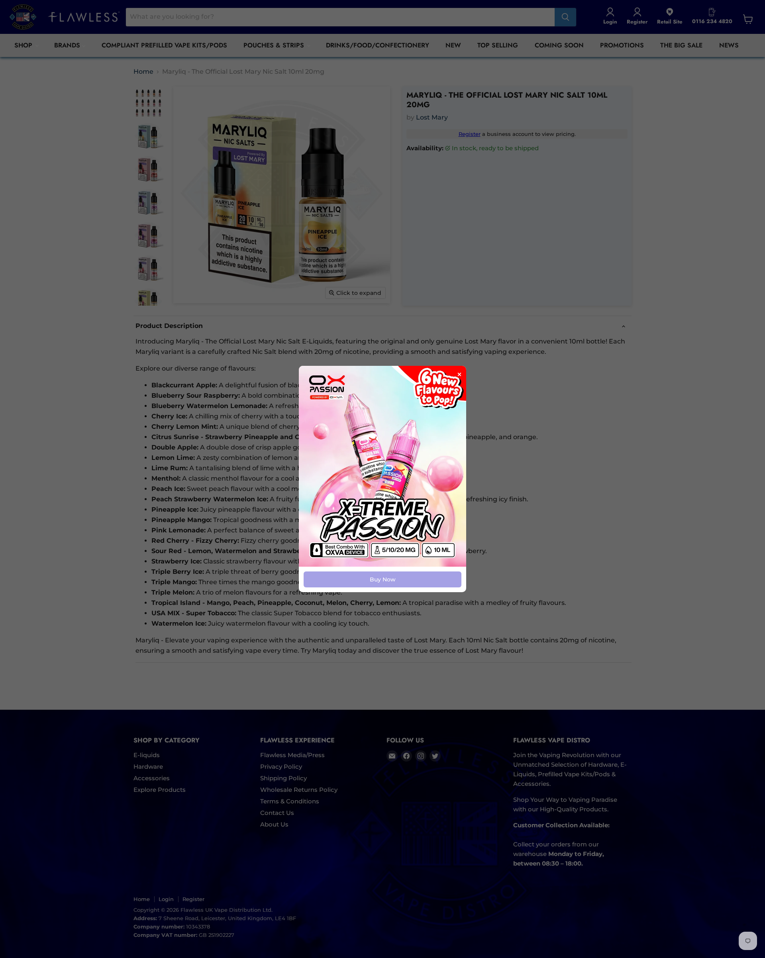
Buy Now (383, 579)
